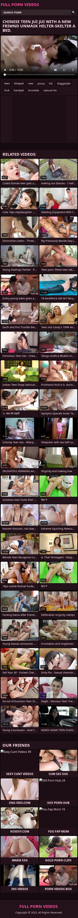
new (30, 83)
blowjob (19, 83)
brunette (33, 90)
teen (7, 83)
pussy (41, 83)
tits (51, 83)
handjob (19, 90)
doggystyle (63, 83)
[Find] (73, 12)
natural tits (50, 90)
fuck (6, 90)
